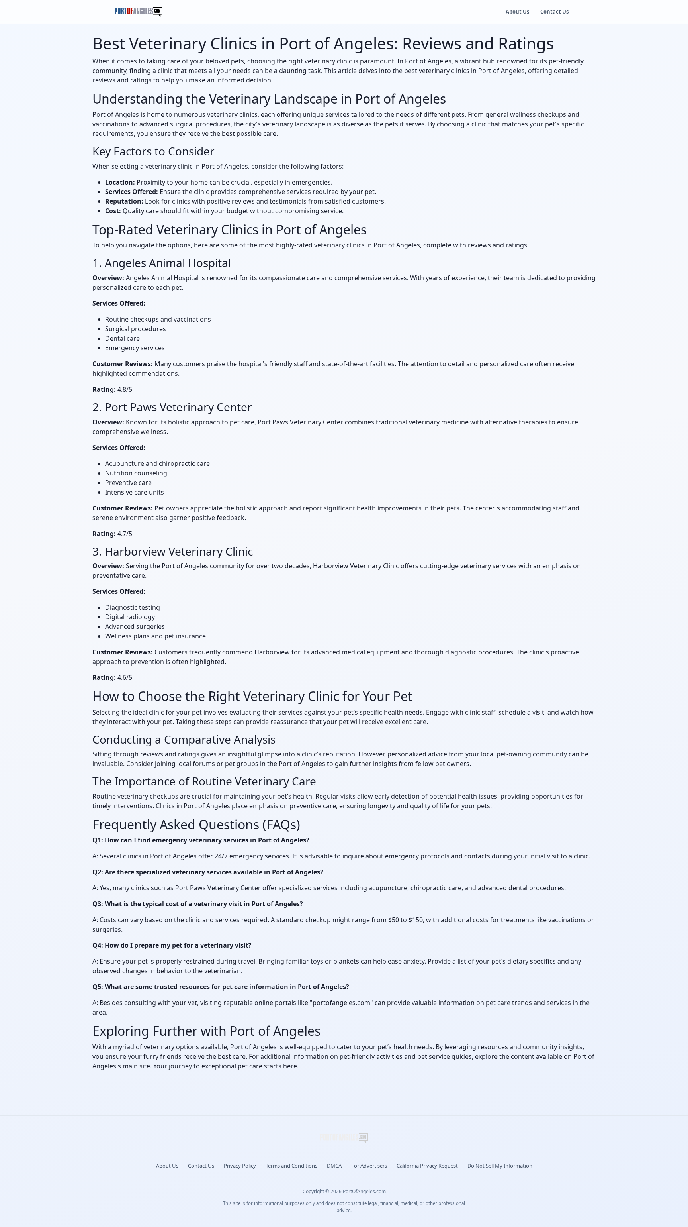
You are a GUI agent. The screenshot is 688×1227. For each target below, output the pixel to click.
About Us (517, 11)
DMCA (334, 1165)
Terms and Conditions (291, 1165)
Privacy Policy (240, 1165)
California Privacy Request (427, 1165)
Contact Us (554, 11)
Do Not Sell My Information (499, 1165)
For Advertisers (369, 1165)
